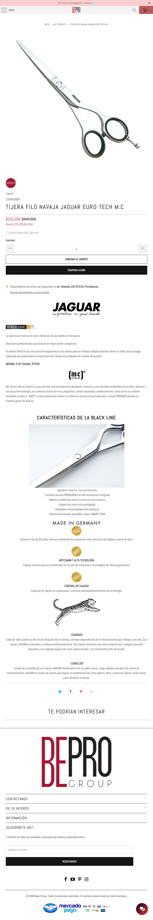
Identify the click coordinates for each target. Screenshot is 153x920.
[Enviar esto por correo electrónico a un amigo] (91, 691)
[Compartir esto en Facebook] (70, 691)
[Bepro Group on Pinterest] (80, 879)
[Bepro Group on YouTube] (73, 879)
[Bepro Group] (76, 10)
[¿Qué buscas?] (134, 10)
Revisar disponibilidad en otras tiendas (29, 292)
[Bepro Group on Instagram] (87, 879)
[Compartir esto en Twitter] (60, 691)
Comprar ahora (76, 270)
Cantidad (10, 240)
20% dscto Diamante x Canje (75, 3)
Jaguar (10, 193)
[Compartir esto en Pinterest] (81, 691)
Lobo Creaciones (118, 896)
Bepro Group (41, 896)
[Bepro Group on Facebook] (66, 879)
